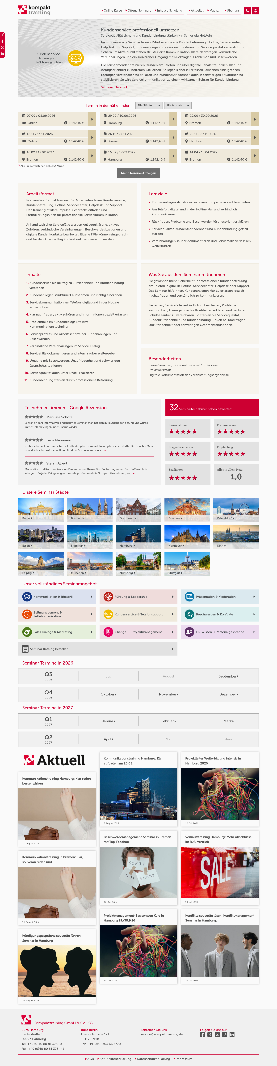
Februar (167, 721)
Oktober (107, 694)
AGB (90, 1059)
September (227, 676)
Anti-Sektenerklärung (115, 1059)
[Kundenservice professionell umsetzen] (247, 10)
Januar (107, 721)
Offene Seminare (139, 10)
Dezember (227, 694)
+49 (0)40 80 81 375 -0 (44, 1044)
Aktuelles (197, 10)
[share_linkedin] (2, 54)
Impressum (183, 1059)
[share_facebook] (2, 41)
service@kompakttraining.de (162, 1034)
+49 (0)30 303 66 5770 (104, 1044)
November (167, 694)
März (228, 721)
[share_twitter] (2, 48)
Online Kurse (113, 10)
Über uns (233, 10)
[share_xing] (2, 35)
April (107, 739)
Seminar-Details (113, 87)
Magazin (215, 10)
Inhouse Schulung (169, 10)
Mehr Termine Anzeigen (138, 173)
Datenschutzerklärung (153, 1059)
